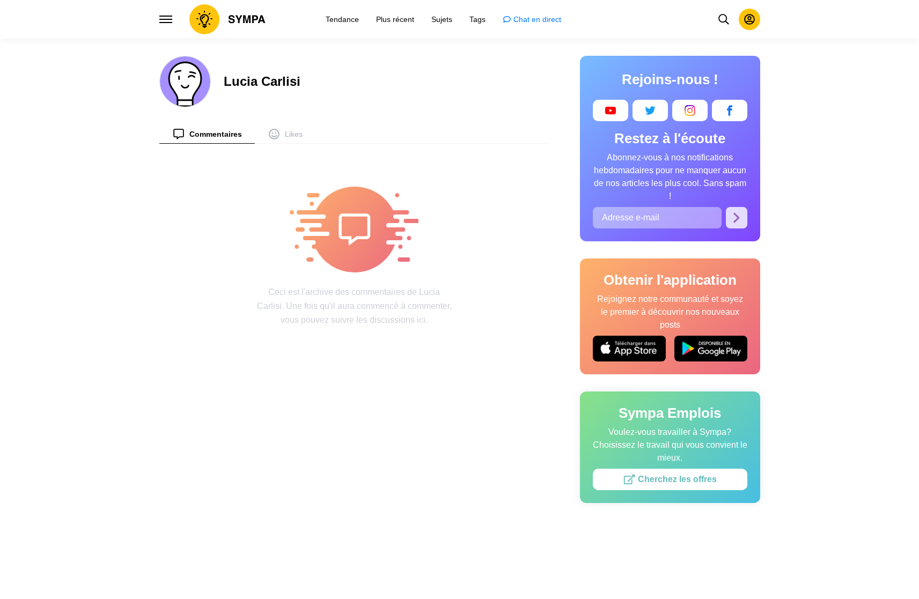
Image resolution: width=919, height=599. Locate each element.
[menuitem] (207, 133)
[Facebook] (729, 110)
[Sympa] (227, 19)
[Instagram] (690, 110)
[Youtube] (610, 110)
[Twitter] (650, 110)
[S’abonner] (736, 217)
